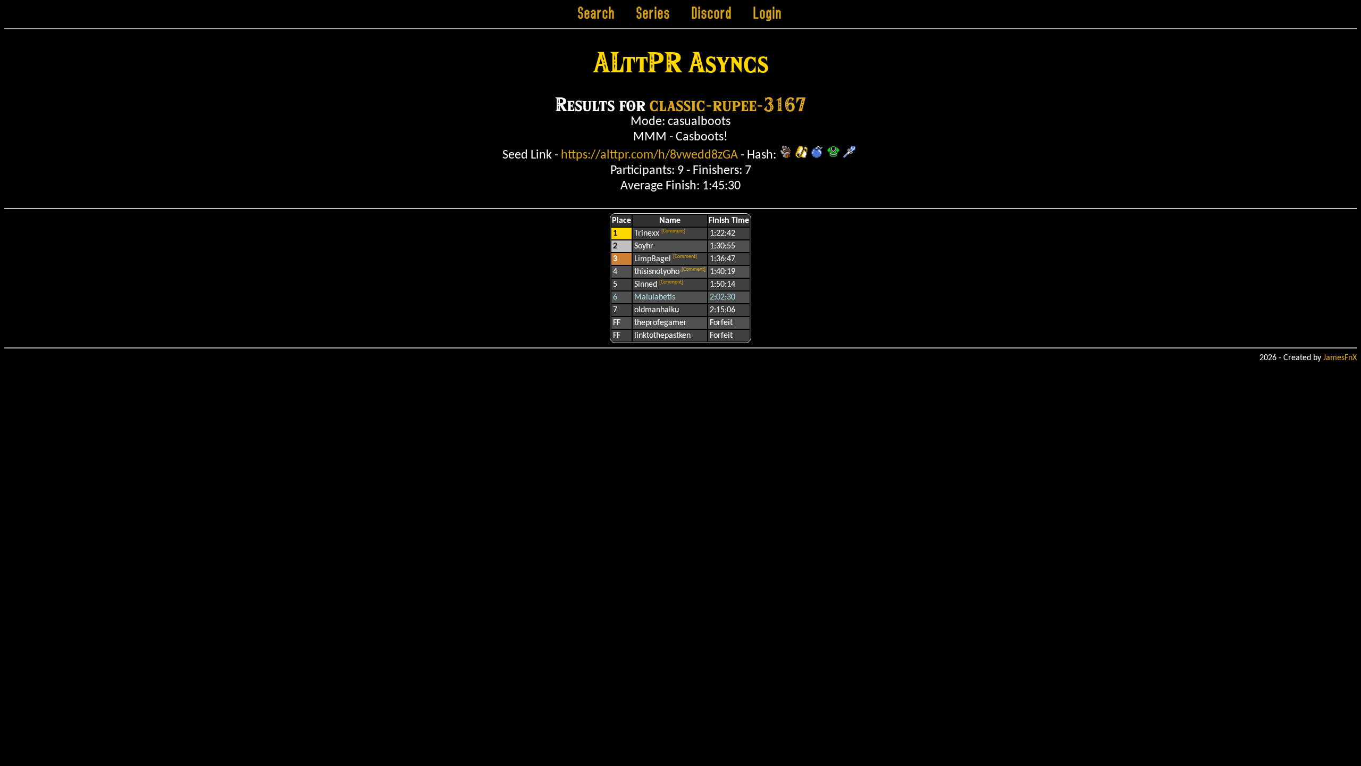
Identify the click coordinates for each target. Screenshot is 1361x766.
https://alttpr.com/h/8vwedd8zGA (649, 155)
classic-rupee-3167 (728, 104)
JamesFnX (1340, 358)
